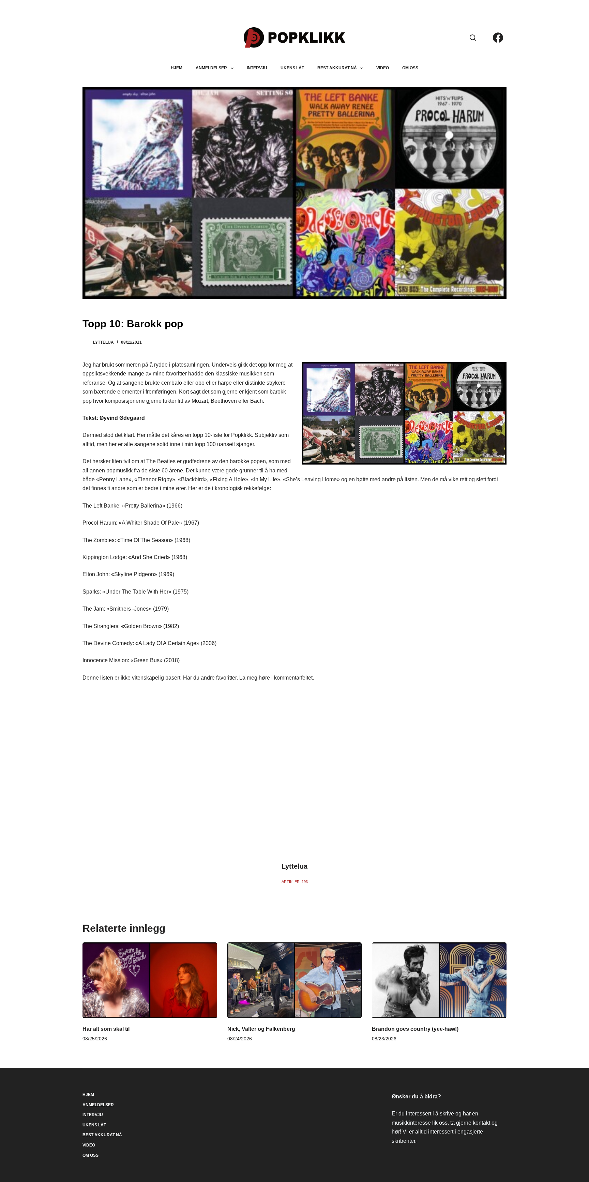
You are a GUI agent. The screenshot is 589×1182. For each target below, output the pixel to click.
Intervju (257, 68)
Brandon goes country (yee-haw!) (415, 1029)
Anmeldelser (211, 68)
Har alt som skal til (106, 1029)
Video (382, 68)
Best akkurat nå (337, 68)
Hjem (176, 68)
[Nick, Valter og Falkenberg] (294, 980)
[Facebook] (498, 37)
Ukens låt (292, 68)
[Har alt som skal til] (149, 980)
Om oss (410, 68)
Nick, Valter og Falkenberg (261, 1029)
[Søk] (473, 37)
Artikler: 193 (295, 882)
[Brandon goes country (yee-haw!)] (439, 980)
